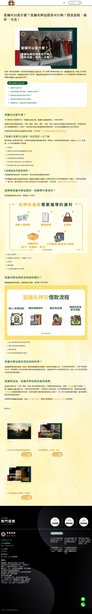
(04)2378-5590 (9, 545)
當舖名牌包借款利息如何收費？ (21, 99)
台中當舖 (70, 386)
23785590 (4, 551)
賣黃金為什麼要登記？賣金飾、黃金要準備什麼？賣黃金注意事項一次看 (85, 541)
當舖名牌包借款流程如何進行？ (21, 95)
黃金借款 (83, 521)
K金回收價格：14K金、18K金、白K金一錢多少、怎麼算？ (56, 549)
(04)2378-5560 (59, 399)
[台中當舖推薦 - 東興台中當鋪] (11, 2)
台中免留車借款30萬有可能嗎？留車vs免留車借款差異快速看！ (71, 541)
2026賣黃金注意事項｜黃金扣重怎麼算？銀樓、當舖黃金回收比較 (71, 550)
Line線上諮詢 (33, 399)
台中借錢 (8, 392)
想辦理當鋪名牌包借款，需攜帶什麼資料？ (25, 91)
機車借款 (69, 521)
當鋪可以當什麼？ (16, 88)
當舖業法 (78, 140)
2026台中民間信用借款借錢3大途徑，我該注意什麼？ (56, 540)
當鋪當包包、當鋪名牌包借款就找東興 (23, 103)
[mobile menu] (64, 2)
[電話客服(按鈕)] (83, 604)
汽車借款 (54, 521)
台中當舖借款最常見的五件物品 (54, 131)
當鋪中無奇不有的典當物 (67, 182)
